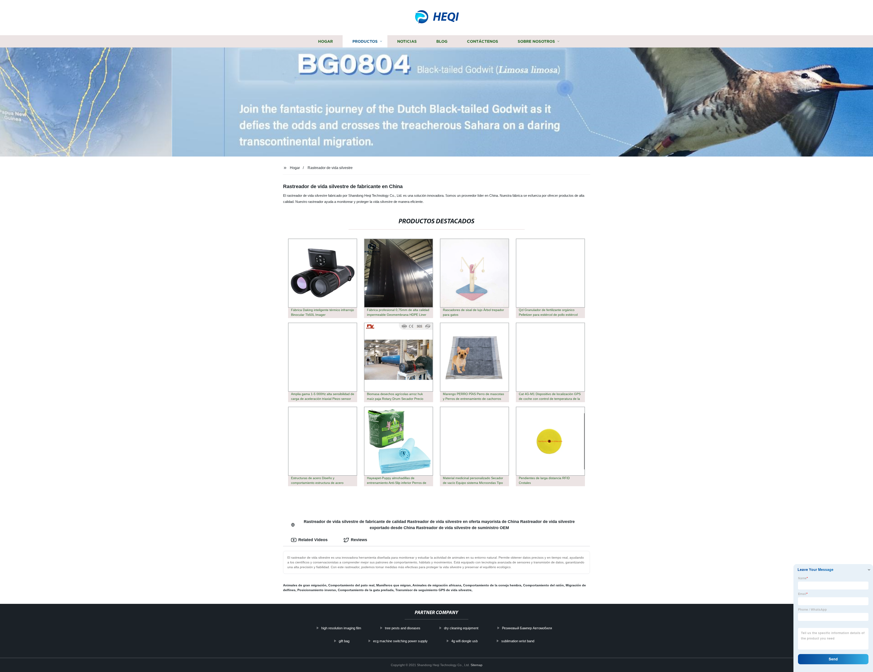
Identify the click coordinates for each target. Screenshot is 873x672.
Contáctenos (482, 41)
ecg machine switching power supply (400, 641)
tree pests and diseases (402, 628)
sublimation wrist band (517, 641)
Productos (365, 41)
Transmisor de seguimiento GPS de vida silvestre (433, 590)
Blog (441, 41)
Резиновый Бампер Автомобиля (527, 628)
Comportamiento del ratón (543, 585)
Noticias (407, 41)
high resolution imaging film (341, 628)
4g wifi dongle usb (464, 641)
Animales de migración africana (436, 585)
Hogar (325, 41)
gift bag (344, 641)
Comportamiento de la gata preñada (366, 590)
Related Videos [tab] (313, 540)
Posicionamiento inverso (316, 590)
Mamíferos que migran (393, 585)
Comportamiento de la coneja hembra (492, 585)
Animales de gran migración (304, 585)
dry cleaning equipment (461, 628)
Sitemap (476, 665)
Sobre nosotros (536, 41)
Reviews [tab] (359, 540)
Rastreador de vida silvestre (330, 168)
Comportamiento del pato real (351, 585)
